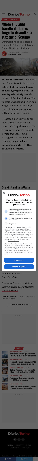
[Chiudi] (4, 193)
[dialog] (19, 230)
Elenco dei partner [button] (13, 241)
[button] (19, 223)
